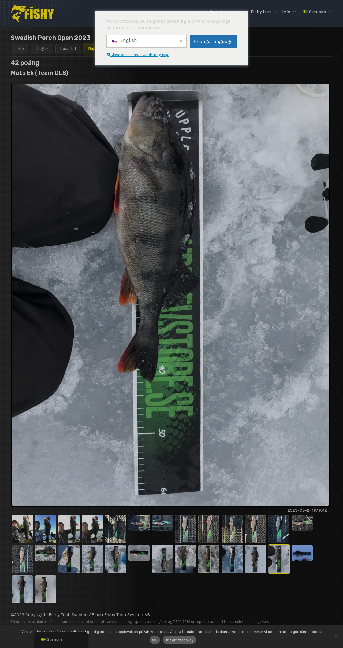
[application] (273, 12)
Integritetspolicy (179, 640)
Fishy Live (261, 11)
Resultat (68, 48)
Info (286, 11)
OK (154, 640)
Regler (42, 48)
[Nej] (336, 636)
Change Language (213, 41)
